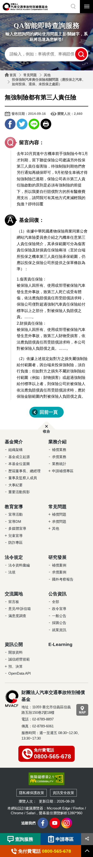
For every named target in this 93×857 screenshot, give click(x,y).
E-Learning (60, 644)
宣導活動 (15, 514)
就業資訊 (59, 630)
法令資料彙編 (19, 565)
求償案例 (59, 572)
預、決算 (15, 666)
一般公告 (59, 616)
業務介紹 (57, 441)
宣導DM (14, 521)
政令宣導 (59, 609)
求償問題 (59, 521)
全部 (55, 602)
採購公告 (59, 623)
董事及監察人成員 (22, 478)
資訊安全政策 (63, 793)
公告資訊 (57, 593)
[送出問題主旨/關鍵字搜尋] (81, 54)
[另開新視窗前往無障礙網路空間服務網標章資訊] (46, 779)
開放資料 (15, 652)
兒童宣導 (15, 536)
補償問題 (59, 514)
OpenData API (19, 673)
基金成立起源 (19, 457)
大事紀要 (15, 485)
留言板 (13, 602)
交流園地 (14, 593)
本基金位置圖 (19, 464)
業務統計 (59, 464)
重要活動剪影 (19, 492)
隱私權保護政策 (31, 793)
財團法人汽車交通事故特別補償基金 (25, 7)
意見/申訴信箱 (19, 609)
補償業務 (59, 450)
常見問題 (30, 75)
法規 (12, 572)
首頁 (13, 75)
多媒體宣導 (17, 528)
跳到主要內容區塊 (9, 1)
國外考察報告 (62, 579)
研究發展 (57, 557)
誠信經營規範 (19, 659)
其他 (47, 75)
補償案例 (59, 565)
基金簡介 (14, 441)
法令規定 (14, 557)
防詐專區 (15, 542)
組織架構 (15, 450)
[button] (73, 6)
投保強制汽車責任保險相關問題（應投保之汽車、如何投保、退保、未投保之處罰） (48, 82)
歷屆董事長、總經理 (24, 471)
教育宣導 (14, 506)
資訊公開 (14, 644)
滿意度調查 (17, 616)
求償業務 (59, 457)
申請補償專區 (62, 471)
